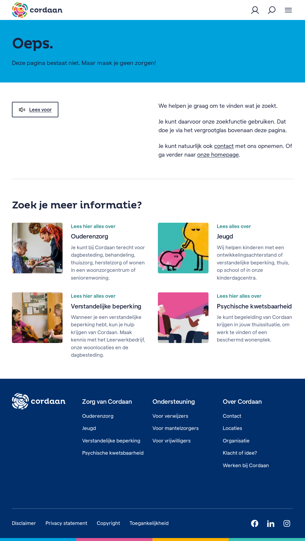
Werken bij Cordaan (246, 465)
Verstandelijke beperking (106, 306)
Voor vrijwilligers (171, 440)
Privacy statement (66, 523)
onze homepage (218, 155)
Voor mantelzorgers (175, 428)
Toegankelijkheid (149, 523)
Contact (232, 416)
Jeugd (225, 236)
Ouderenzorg (89, 236)
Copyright (108, 523)
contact (224, 146)
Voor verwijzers (170, 416)
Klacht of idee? (240, 453)
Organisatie (236, 440)
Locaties (232, 428)
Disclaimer (24, 523)
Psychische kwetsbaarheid (254, 306)
